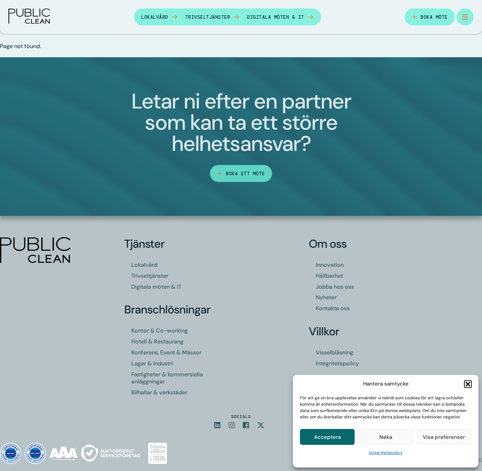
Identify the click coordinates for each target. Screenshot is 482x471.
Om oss (328, 243)
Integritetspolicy (386, 452)
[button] (467, 384)
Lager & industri (152, 363)
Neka (385, 437)
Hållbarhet (329, 275)
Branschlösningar (167, 309)
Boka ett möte (245, 174)
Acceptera (327, 437)
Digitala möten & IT (275, 17)
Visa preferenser (444, 437)
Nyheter (326, 297)
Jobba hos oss (335, 286)
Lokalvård (154, 17)
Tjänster (144, 243)
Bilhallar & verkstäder (159, 392)
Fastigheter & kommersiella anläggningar (167, 378)
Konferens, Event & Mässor (166, 352)
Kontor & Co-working (159, 330)
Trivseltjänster (207, 17)
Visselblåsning (334, 352)
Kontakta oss (333, 308)
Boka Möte (434, 17)
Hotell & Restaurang (157, 341)
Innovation (330, 265)
